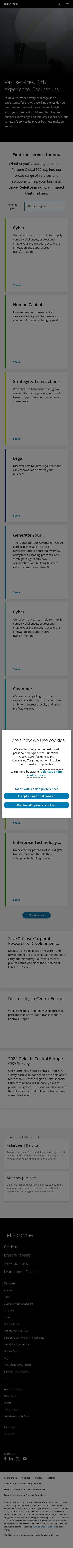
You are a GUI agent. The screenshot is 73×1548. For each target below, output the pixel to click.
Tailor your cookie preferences (36, 789)
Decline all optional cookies (36, 805)
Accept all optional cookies (36, 796)
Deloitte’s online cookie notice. (45, 773)
